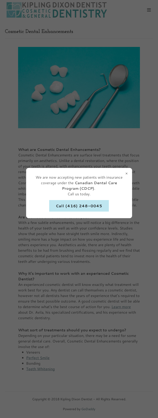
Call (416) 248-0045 (79, 205)
